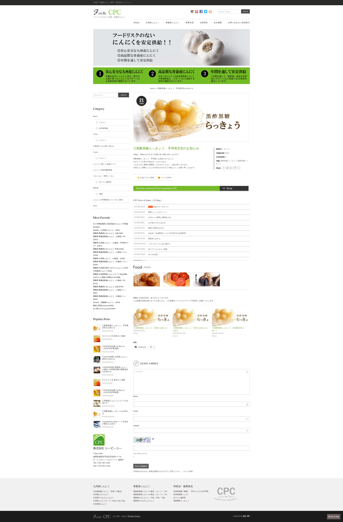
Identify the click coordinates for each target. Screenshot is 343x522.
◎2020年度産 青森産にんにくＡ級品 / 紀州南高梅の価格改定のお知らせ (115, 369)
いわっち (225, 149)
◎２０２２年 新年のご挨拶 (113, 336)
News (227, 153)
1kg (123, 500)
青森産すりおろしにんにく (143, 500)
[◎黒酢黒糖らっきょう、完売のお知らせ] (151, 316)
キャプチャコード (140, 453)
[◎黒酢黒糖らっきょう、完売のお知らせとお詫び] (191, 316)
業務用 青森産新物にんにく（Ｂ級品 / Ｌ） (109, 296)
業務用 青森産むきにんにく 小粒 (105, 233)
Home (136, 22)
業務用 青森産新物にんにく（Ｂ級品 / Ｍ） (109, 236)
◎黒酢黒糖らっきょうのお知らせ (115, 412)
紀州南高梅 (103, 128)
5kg (118, 500)
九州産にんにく (153, 22)
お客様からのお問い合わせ (103, 146)
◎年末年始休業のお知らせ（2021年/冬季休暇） (113, 391)
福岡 (101, 194)
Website (136, 425)
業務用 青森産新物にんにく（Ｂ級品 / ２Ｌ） (110, 261)
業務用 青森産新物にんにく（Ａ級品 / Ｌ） (109, 290)
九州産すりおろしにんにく (103, 497)
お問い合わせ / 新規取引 (239, 22)
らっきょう (232, 160)
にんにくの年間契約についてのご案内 (108, 200)
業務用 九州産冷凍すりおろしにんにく (108, 268)
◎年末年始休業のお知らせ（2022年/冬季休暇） (113, 347)
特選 (112, 491)
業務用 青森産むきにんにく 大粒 (105, 286)
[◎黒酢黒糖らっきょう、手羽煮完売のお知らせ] (239, 168)
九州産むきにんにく (101, 494)
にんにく (102, 122)
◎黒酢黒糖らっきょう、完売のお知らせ (150, 328)
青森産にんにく (173, 22)
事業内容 (190, 22)
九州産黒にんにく (100, 271)
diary (95, 205)
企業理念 (204, 22)
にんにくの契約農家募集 (102, 170)
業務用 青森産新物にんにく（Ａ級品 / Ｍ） (109, 280)
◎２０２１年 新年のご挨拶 (113, 380)
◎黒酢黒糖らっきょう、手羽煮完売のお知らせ (175, 88)
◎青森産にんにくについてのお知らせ (115, 402)
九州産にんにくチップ (102, 500)
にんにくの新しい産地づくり (104, 164)
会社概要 (218, 22)
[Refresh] (153, 438)
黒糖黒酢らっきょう (181, 500)
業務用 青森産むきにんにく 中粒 (105, 249)
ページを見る (166, 177)
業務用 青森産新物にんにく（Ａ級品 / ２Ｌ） (110, 252)
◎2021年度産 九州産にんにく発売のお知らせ (115, 358)
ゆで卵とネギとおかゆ (102, 308)
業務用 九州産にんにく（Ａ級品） (106, 258)
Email (135, 411)
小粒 (163, 497)
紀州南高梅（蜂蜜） (181, 491)
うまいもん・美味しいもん (103, 176)
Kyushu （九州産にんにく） (104, 230)
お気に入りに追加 (147, 177)
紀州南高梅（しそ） (181, 494)
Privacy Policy (134, 516)
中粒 (157, 497)
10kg (114, 500)
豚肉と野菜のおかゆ (101, 305)
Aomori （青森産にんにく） (104, 302)
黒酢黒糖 (224, 160)
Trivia (95, 134)
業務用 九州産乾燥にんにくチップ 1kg (108, 274)
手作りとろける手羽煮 (199, 491)
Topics (95, 152)
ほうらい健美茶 (105, 182)
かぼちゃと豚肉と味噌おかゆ (104, 277)
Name (135, 396)
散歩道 (95, 188)
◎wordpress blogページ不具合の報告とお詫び (115, 423)
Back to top (333, 516)
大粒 (152, 497)
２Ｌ (158, 491)
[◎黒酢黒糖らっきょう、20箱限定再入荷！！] (230, 316)
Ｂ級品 (118, 491)
